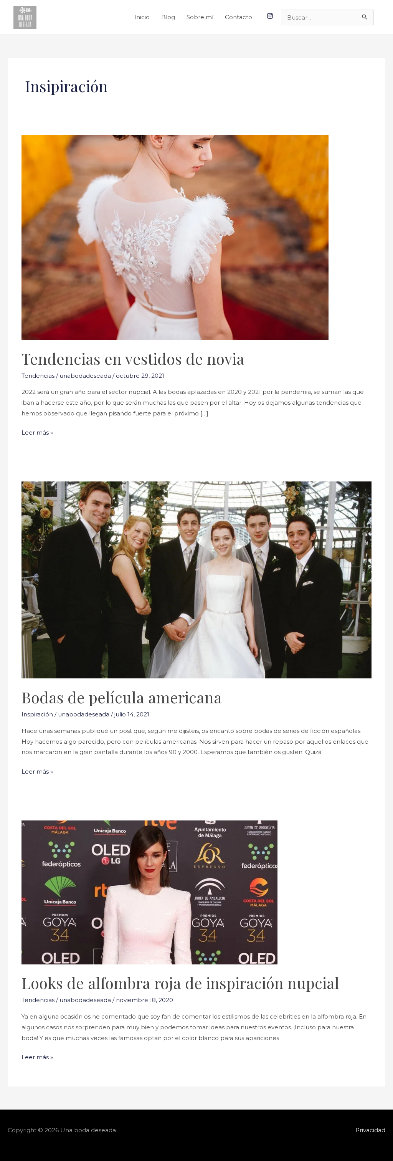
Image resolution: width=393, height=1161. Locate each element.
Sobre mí (200, 17)
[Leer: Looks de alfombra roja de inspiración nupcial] (149, 891)
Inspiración (37, 714)
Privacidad (370, 1130)
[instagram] (271, 16)
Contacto (238, 17)
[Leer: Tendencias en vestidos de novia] (175, 236)
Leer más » (37, 431)
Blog (168, 17)
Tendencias (37, 375)
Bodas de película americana (121, 697)
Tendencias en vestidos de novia (132, 358)
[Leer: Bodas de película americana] (196, 579)
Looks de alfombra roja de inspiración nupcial (180, 982)
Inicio (142, 17)
